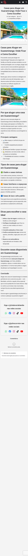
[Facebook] (10, 313)
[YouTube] (21, 313)
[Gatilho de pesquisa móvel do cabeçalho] (26, 2)
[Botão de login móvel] (20, 2)
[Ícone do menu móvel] (2, 2)
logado (10, 355)
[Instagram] (14, 313)
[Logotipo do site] (5, 2)
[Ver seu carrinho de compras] (23, 2)
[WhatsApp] (6, 313)
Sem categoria (12, 16)
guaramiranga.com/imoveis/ (11, 256)
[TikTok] (18, 313)
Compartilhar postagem (15, 18)
